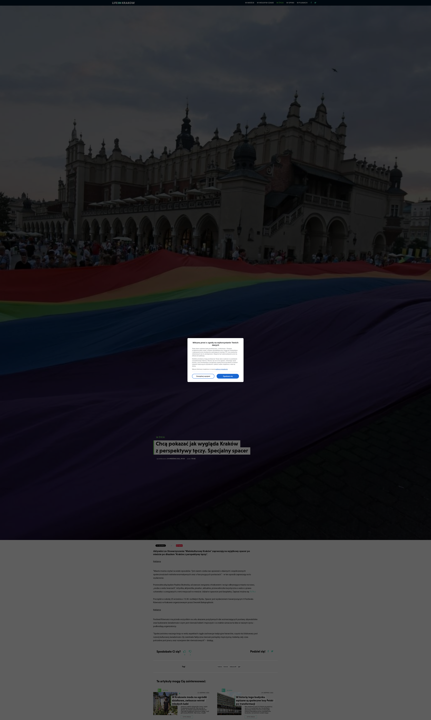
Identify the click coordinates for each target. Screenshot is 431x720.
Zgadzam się (228, 376)
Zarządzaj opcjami (203, 376)
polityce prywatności (221, 369)
